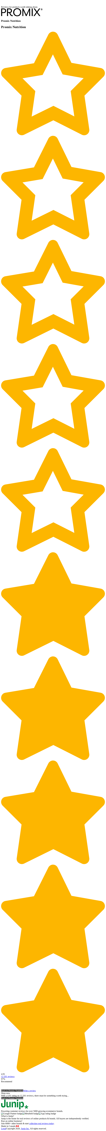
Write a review (29, 1091)
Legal (3, 1128)
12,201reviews (7, 1076)
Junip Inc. (25, 1128)
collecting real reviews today (41, 1123)
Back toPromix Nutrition (12, 1091)
